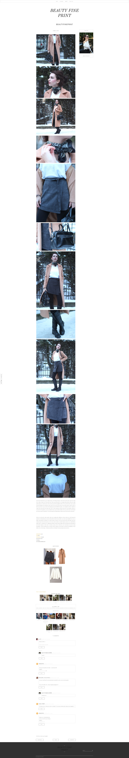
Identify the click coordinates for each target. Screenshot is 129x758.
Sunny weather (49, 601)
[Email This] (53, 607)
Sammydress (38, 533)
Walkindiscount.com (42, 670)
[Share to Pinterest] (59, 607)
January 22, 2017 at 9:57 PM (46, 639)
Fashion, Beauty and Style (43, 644)
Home (57, 1)
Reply (41, 647)
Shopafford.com (42, 721)
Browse (66, 1)
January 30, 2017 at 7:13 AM (48, 713)
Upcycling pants (42, 601)
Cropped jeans (62, 601)
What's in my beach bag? (52, 621)
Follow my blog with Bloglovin (41, 591)
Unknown (41, 663)
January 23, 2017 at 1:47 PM (54, 677)
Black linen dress (69, 601)
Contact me (71, 1)
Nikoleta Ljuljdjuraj (44, 677)
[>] (92, 750)
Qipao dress (58, 620)
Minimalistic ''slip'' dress (56, 602)
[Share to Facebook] (57, 607)
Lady (40, 639)
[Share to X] (55, 607)
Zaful (37, 535)
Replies (41, 650)
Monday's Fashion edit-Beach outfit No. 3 (45, 621)
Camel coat (39, 620)
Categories (61, 1)
